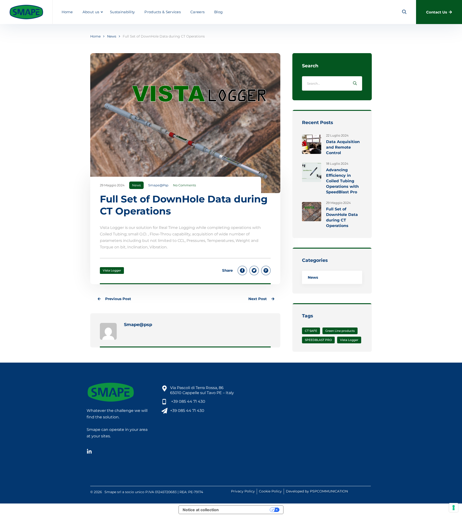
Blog (218, 12)
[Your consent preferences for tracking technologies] (453, 507)
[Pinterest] (265, 270)
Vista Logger (112, 270)
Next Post (258, 298)
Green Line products (340, 331)
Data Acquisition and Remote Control (343, 147)
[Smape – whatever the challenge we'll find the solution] (26, 12)
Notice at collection (201, 509)
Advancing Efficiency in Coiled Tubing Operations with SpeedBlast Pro (342, 181)
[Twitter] (254, 270)
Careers (197, 12)
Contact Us (436, 12)
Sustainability (122, 12)
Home (67, 12)
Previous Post (117, 298)
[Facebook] (242, 270)
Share (227, 270)
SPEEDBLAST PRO (318, 340)
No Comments (184, 185)
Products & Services (162, 12)
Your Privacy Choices (247, 509)
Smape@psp (158, 185)
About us (91, 12)
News (111, 36)
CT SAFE (311, 331)
